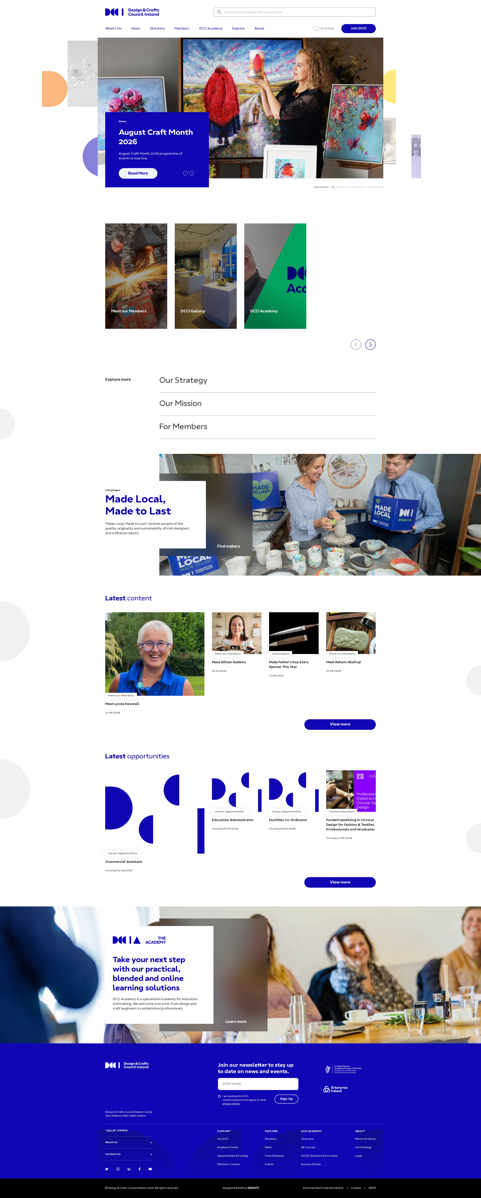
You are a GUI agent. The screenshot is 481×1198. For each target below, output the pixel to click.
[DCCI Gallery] (206, 276)
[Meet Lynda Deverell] (154, 663)
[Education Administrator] (237, 800)
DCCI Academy (211, 28)
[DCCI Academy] (275, 276)
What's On (113, 28)
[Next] (191, 173)
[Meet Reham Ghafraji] (351, 642)
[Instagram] (117, 1168)
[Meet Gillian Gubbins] (237, 642)
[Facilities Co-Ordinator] (294, 800)
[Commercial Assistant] (154, 821)
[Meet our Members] (136, 276)
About (259, 28)
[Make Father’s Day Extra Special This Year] (294, 645)
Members (182, 28)
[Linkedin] (129, 1168)
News (135, 28)
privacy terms (231, 1103)
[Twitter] (106, 1168)
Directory (157, 28)
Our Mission (180, 404)
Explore (238, 28)
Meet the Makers (144, 173)
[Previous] (185, 173)
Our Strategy (183, 381)
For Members (183, 427)
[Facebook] (140, 1168)
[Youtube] (150, 1168)
